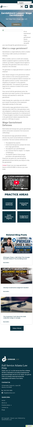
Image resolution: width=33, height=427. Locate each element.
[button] (21, 6)
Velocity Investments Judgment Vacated (15, 287)
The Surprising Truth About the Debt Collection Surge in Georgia (14, 317)
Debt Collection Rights (9, 216)
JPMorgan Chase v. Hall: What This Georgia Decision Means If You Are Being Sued (16, 258)
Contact (4, 165)
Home (3, 400)
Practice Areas (6, 405)
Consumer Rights (24, 204)
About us (4, 403)
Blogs (3, 410)
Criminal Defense (9, 204)
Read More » (6, 262)
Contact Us (5, 407)
